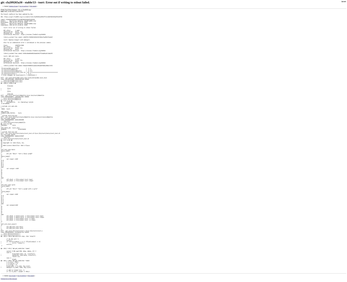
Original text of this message (9, 279)
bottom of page (13, 6)
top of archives (24, 6)
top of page (12, 275)
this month (33, 6)
